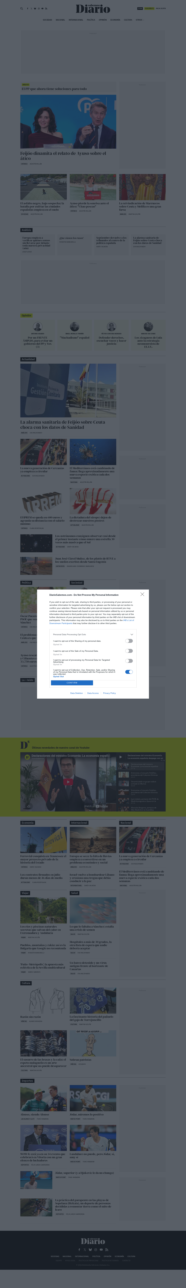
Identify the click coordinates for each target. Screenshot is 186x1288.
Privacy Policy (109, 693)
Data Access (93, 693)
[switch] (129, 641)
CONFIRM (72, 683)
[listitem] (93, 634)
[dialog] (93, 644)
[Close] (143, 595)
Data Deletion (76, 693)
